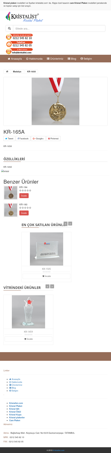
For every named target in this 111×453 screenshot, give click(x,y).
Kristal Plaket (80, 2)
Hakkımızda (35, 58)
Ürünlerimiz (56, 58)
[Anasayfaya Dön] (7, 71)
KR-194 (23, 187)
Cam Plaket (14, 420)
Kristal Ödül (15, 411)
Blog (73, 58)
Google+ (39, 138)
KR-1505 (46, 269)
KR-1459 (28, 331)
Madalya (17, 71)
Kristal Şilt (14, 408)
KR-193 (23, 204)
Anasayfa (16, 58)
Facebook (23, 138)
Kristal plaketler (17, 417)
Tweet (10, 138)
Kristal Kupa (15, 414)
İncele (48, 276)
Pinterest (54, 138)
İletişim (87, 58)
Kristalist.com (16, 403)
